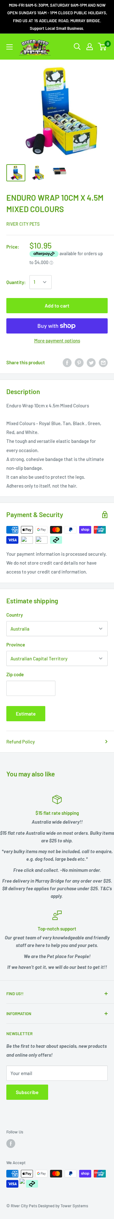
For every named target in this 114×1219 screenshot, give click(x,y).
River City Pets (23, 224)
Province (15, 644)
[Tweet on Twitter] (91, 362)
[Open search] (77, 46)
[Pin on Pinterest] (79, 362)
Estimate (26, 713)
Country (14, 615)
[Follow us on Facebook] (10, 1143)
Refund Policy (20, 741)
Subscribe (27, 1092)
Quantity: (16, 282)
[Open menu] (9, 46)
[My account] (89, 46)
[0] (102, 46)
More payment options (57, 340)
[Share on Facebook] (67, 362)
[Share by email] (103, 362)
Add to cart (57, 305)
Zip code (15, 674)
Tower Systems (74, 1205)
